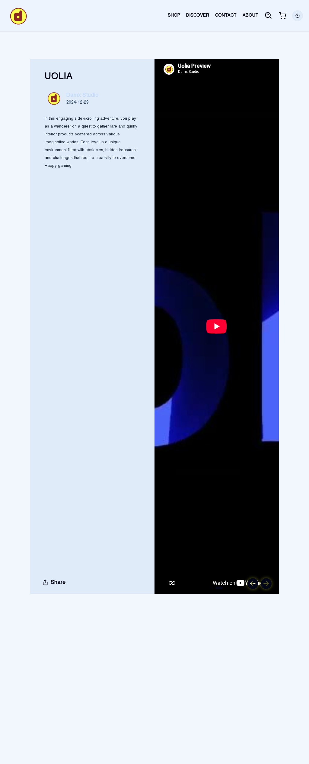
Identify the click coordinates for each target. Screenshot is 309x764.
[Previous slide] (252, 583)
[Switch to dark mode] (297, 15)
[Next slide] (266, 583)
